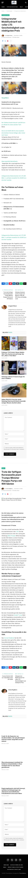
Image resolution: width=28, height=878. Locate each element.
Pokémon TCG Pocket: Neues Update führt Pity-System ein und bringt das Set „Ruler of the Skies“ (13, 354)
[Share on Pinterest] (8, 41)
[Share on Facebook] (3, 41)
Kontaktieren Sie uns (16, 864)
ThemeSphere (22, 873)
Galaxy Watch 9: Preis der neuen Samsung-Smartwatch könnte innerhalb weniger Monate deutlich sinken (14, 401)
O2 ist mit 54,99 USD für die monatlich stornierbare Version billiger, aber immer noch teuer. (13, 133)
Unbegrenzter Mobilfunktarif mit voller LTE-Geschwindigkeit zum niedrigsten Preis (20, 679)
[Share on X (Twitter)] (5, 41)
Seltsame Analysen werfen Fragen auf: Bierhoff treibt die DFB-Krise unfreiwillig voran (20, 295)
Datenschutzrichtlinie (14, 869)
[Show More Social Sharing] (10, 41)
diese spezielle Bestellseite (10, 161)
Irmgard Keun (9, 35)
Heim (3, 7)
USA (17, 531)
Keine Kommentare (7, 37)
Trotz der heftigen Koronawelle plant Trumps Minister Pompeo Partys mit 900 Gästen (8, 295)
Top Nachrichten (12, 7)
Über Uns (6, 864)
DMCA (4, 867)
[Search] (25, 2)
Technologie (5, 15)
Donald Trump (18, 615)
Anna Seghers (9, 488)
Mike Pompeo (12, 535)
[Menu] (3, 2)
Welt (21, 7)
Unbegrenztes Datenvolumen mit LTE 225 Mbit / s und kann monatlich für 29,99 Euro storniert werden (14, 178)
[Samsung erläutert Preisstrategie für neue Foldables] (14, 368)
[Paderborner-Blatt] (14, 2)
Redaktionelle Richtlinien (15, 867)
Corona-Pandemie (9, 638)
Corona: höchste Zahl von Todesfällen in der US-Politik (7, 677)
